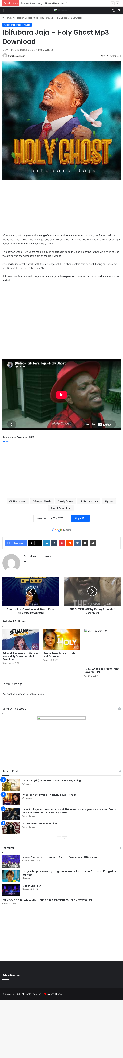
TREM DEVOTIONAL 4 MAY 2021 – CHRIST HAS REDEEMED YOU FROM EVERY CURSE (47, 900)
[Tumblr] (54, 543)
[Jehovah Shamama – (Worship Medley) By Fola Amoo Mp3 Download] (20, 639)
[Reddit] (69, 543)
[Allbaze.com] (61, 10)
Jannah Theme (54, 994)
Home (7, 17)
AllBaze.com (18, 501)
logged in (20, 694)
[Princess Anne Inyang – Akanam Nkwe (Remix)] (11, 799)
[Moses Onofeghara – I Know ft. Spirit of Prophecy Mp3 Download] (11, 861)
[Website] (25, 562)
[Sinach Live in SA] (11, 890)
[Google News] (61, 530)
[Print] (93, 543)
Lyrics (109, 501)
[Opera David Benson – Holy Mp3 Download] (61, 639)
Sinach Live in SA (31, 885)
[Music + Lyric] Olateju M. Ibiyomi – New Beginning (51, 780)
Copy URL (80, 518)
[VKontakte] (77, 543)
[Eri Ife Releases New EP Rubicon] (11, 828)
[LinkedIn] (46, 543)
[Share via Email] (85, 543)
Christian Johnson (16, 56)
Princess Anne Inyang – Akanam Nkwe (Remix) (44, 3)
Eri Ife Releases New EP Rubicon (40, 823)
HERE (5, 441)
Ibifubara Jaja (89, 501)
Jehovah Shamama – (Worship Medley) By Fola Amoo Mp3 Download (20, 656)
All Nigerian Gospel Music (25, 17)
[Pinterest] (62, 543)
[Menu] (4, 11)
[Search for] (119, 11)
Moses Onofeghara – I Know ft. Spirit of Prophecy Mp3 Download (60, 857)
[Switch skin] (113, 11)
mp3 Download (61, 508)
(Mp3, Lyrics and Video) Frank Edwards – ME (101, 670)
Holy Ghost (66, 501)
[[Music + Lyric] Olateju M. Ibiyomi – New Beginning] (11, 785)
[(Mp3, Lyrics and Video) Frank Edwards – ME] (102, 647)
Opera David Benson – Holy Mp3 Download (59, 654)
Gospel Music (42, 501)
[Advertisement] (61, 209)
